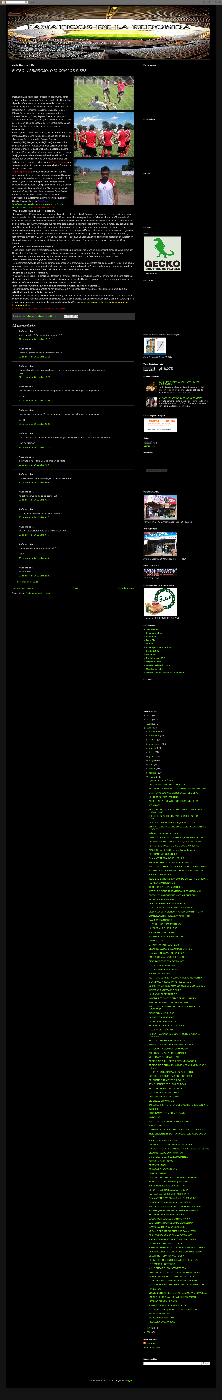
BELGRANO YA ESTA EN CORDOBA (166, 1214)
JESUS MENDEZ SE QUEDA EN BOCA (167, 1084)
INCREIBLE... (155, 1109)
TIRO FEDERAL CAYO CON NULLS (166, 887)
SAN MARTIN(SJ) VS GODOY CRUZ (166, 953)
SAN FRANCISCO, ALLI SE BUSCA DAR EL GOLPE (173, 793)
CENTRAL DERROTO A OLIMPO (164, 1096)
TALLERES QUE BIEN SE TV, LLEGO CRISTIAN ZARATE (176, 1206)
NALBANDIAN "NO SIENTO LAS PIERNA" (169, 1194)
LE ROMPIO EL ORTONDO (162, 1264)
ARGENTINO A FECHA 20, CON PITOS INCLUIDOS (173, 801)
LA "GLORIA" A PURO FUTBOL (164, 928)
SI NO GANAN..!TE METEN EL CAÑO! (167, 1113)
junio (151, 756)
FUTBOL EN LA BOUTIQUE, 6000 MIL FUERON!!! (173, 895)
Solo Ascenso (152, 629)
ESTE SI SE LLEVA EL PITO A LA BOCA (168, 1025)
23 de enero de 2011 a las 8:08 (34, 482)
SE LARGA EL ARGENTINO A (163, 1169)
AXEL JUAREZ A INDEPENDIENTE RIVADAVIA (171, 907)
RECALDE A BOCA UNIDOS (162, 1322)
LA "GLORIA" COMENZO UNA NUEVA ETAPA (180, 398)
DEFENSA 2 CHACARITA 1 (161, 1101)
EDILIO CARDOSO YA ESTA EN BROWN (168, 1002)
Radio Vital (151, 654)
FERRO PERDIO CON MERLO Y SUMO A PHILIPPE (174, 846)
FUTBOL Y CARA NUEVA (161, 1161)
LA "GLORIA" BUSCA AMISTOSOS (165, 1243)
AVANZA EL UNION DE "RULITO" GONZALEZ (171, 862)
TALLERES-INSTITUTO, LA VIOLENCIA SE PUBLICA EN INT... (178, 1105)
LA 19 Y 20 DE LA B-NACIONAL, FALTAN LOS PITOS (174, 822)
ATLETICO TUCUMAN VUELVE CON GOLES (170, 1144)
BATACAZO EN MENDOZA (161, 1317)
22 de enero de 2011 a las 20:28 (34, 447)
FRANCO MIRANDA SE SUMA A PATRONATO (171, 1235)
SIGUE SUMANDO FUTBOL (162, 1013)
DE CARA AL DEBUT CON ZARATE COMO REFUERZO (175, 1251)
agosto (152, 748)
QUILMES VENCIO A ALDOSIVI (164, 1092)
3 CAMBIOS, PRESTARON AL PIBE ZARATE (170, 982)
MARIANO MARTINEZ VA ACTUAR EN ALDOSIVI (172, 1239)
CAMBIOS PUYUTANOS (160, 920)
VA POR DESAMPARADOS (161, 1017)
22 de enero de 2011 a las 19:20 (34, 377)
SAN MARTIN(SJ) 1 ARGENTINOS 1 (166, 1088)
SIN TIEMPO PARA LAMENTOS (164, 797)
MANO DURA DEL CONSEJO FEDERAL (168, 1268)
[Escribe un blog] (68, 316)
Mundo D (150, 643)
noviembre (154, 735)
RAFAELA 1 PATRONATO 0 (162, 883)
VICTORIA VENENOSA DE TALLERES (167, 1057)
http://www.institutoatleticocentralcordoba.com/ (35, 204)
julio (151, 752)
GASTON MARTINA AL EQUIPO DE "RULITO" (171, 1223)
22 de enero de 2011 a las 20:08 (34, 400)
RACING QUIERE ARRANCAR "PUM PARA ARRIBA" (173, 1210)
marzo (152, 768)
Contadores (149, 446)
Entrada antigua (126, 588)
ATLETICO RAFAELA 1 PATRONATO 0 (167, 1053)
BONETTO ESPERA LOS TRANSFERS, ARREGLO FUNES (177, 1247)
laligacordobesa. (154, 661)
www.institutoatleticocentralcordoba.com (165, 672)
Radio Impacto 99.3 (155, 658)
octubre (153, 740)
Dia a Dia (150, 640)
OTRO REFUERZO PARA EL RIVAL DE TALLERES (173, 1280)
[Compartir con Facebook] (73, 316)
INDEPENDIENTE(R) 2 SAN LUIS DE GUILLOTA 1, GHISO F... (178, 879)
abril (151, 764)
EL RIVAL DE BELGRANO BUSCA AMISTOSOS (171, 1276)
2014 (149, 715)
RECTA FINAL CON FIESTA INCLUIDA (167, 784)
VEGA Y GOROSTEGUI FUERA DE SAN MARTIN (172, 1231)
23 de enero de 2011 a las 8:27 (34, 500)
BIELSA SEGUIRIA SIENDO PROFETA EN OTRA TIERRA (176, 912)
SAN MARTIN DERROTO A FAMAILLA (167, 1040)
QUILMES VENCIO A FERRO (163, 965)
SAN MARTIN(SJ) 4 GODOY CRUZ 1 (166, 858)
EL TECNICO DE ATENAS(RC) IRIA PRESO (169, 1181)
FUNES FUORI (156, 1289)
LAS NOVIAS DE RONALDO (162, 1021)
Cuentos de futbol (154, 669)
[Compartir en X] (70, 316)
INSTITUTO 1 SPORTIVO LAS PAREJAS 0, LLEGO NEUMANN (179, 866)
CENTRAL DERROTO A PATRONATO (167, 961)
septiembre (155, 744)
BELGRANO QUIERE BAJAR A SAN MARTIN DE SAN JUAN (177, 788)
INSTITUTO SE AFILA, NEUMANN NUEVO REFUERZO (175, 978)
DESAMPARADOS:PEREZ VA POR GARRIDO (170, 949)
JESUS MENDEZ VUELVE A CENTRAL (167, 1185)
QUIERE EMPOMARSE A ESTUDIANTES (168, 1157)
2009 (149, 1332)
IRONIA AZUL (155, 805)
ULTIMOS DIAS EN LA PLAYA (163, 1301)
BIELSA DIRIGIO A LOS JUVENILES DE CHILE (171, 1044)
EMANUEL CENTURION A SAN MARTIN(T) (169, 916)
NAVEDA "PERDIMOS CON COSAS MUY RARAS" (172, 998)
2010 (149, 1328)
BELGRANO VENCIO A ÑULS (163, 854)
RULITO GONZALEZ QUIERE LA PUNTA (168, 957)
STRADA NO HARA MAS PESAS (164, 945)
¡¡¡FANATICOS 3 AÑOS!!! (161, 780)
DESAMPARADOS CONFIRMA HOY (166, 1153)
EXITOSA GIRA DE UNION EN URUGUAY (168, 1049)
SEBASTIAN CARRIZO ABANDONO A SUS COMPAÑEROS (177, 986)
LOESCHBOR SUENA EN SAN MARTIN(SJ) (169, 1219)
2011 (149, 728)
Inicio (75, 588)
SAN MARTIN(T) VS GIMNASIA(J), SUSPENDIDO (172, 1198)
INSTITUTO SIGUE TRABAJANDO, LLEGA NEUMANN (175, 891)
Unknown (151, 1343)
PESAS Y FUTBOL (158, 1165)
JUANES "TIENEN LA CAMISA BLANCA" (168, 1305)
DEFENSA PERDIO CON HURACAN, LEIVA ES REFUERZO (177, 841)
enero (152, 777)
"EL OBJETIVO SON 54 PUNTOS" (165, 969)
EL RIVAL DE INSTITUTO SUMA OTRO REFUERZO (173, 1260)
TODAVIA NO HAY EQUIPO (162, 932)
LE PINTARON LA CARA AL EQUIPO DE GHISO (171, 1072)
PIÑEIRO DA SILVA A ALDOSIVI (164, 833)
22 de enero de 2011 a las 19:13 (34, 339)
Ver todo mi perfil (151, 1347)
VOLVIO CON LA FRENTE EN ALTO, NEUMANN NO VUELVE (178, 1293)
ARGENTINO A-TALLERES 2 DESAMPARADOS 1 (172, 1061)
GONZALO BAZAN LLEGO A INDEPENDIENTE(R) (173, 1177)
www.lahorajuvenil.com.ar (158, 665)
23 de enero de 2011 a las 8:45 (34, 535)
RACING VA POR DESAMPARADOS (166, 936)
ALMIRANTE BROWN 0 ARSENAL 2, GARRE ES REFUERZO (178, 837)
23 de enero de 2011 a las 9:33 (34, 558)
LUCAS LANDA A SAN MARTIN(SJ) (165, 924)
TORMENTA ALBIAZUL (160, 973)
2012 (149, 724)
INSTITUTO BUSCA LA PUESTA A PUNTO (169, 1121)
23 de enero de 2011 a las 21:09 (34, 575)
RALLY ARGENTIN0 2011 (161, 1029)
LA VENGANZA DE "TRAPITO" (163, 994)
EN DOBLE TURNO (158, 1173)
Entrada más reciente (23, 588)
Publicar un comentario (27, 582)
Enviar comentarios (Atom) (38, 593)
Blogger (128, 1380)
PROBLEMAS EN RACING (161, 899)
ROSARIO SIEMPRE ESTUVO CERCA (167, 903)
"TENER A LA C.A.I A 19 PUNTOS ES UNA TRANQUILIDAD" (177, 1129)
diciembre (154, 731)
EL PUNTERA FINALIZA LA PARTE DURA (168, 1190)
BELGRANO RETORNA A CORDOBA (166, 1256)
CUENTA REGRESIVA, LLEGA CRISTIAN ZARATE (173, 1297)
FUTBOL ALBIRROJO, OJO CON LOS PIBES (170, 1076)
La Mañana (151, 636)
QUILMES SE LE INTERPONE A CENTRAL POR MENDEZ (176, 1284)
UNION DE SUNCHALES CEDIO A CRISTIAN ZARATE (174, 1272)
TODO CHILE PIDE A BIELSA (163, 1140)
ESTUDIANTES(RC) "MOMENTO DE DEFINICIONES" (174, 1309)
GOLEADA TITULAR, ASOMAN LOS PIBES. (169, 1202)
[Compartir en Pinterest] (76, 316)
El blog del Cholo (154, 633)
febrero (153, 773)
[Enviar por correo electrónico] (65, 316)
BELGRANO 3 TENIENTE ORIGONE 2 (167, 1080)
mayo (152, 760)
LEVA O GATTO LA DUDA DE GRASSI (167, 1227)
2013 (149, 719)
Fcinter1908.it (152, 651)
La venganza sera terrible (158, 647)
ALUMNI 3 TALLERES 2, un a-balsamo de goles (172, 850)
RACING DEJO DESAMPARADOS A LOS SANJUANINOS (176, 870)
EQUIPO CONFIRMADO (160, 874)
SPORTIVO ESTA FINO (160, 1313)
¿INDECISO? (155, 1117)
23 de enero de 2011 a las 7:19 (34, 465)
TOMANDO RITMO (158, 1125)
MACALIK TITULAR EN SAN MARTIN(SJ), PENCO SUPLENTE (179, 1148)
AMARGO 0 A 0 (156, 940)
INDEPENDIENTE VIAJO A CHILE (165, 990)
